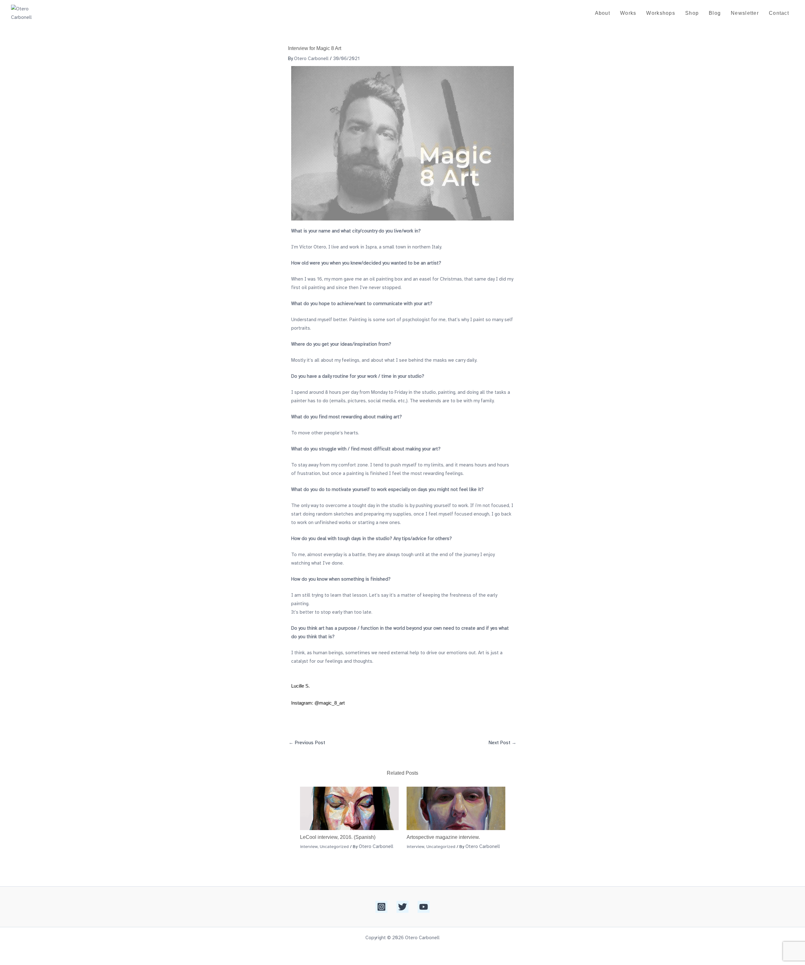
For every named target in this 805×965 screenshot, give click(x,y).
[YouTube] (424, 907)
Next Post (502, 742)
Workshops (660, 13)
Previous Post (307, 742)
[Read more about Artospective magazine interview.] (456, 808)
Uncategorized (334, 846)
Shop (692, 13)
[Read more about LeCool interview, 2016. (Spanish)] (349, 808)
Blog (715, 13)
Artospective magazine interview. (443, 837)
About (602, 13)
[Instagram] (381, 907)
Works (628, 13)
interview (309, 846)
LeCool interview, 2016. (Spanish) (337, 837)
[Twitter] (402, 907)
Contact (779, 13)
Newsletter (745, 13)
